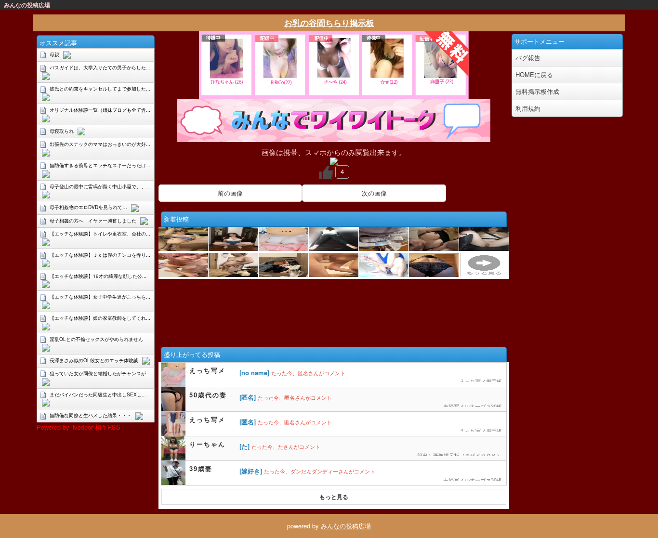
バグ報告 (527, 57)
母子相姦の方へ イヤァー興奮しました (93, 220)
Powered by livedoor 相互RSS (78, 427)
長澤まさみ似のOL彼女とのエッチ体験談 (94, 360)
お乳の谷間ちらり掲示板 (329, 22)
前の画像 (230, 192)
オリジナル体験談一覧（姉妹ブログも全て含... (100, 109)
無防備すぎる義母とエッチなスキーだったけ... (100, 165)
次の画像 (374, 192)
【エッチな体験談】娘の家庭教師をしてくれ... (100, 318)
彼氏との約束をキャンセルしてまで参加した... (100, 88)
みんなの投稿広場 (346, 525)
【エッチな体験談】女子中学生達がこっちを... (100, 296)
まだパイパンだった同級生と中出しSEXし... (98, 394)
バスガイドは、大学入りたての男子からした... (100, 67)
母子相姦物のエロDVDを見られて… (88, 207)
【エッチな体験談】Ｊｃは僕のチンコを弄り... (100, 254)
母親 (54, 54)
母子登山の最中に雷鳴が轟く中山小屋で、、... (100, 186)
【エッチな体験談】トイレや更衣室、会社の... (100, 233)
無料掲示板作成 (537, 91)
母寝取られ (62, 131)
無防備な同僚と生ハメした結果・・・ (91, 415)
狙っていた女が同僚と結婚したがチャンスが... (100, 373)
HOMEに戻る (534, 74)
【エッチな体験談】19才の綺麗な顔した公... (98, 276)
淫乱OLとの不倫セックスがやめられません (96, 339)
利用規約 (527, 108)
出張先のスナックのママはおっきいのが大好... (100, 144)
